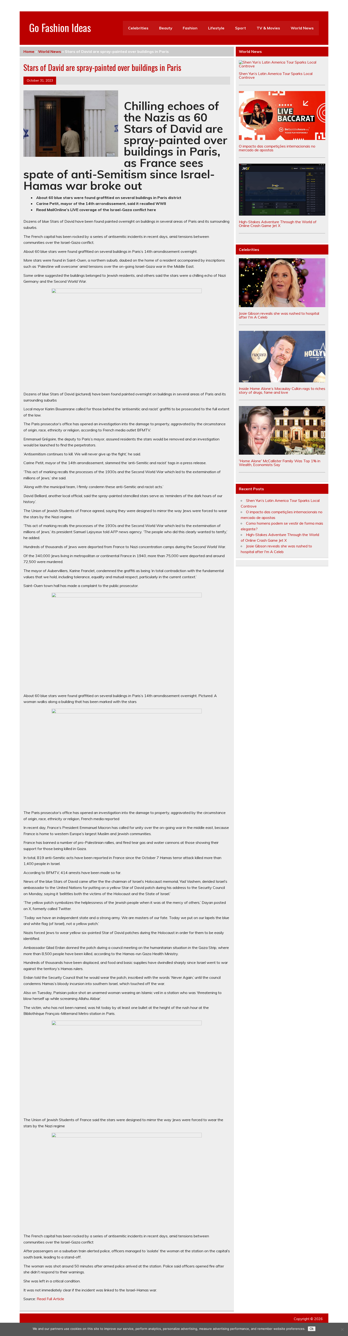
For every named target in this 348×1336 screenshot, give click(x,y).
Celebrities (138, 28)
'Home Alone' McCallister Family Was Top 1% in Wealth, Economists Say (279, 462)
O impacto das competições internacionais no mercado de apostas (277, 148)
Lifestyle (216, 28)
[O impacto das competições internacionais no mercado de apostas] (282, 138)
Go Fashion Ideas (60, 27)
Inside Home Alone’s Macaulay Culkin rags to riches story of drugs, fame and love (282, 390)
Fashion (190, 28)
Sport (240, 28)
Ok (312, 1329)
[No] (342, 1329)
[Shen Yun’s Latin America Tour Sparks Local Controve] (282, 66)
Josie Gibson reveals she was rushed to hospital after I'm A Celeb (279, 315)
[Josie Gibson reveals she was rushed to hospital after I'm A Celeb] (282, 305)
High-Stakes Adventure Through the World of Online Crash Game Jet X (278, 223)
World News (302, 28)
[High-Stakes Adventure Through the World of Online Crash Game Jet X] (282, 214)
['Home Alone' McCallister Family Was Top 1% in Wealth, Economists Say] (282, 453)
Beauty (165, 28)
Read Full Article (50, 1298)
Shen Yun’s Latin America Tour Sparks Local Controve (275, 75)
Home (28, 51)
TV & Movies (268, 28)
